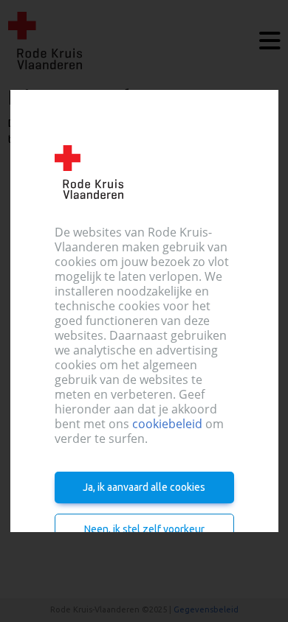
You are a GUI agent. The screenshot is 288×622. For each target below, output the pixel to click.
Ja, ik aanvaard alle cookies (144, 487)
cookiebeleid (167, 424)
